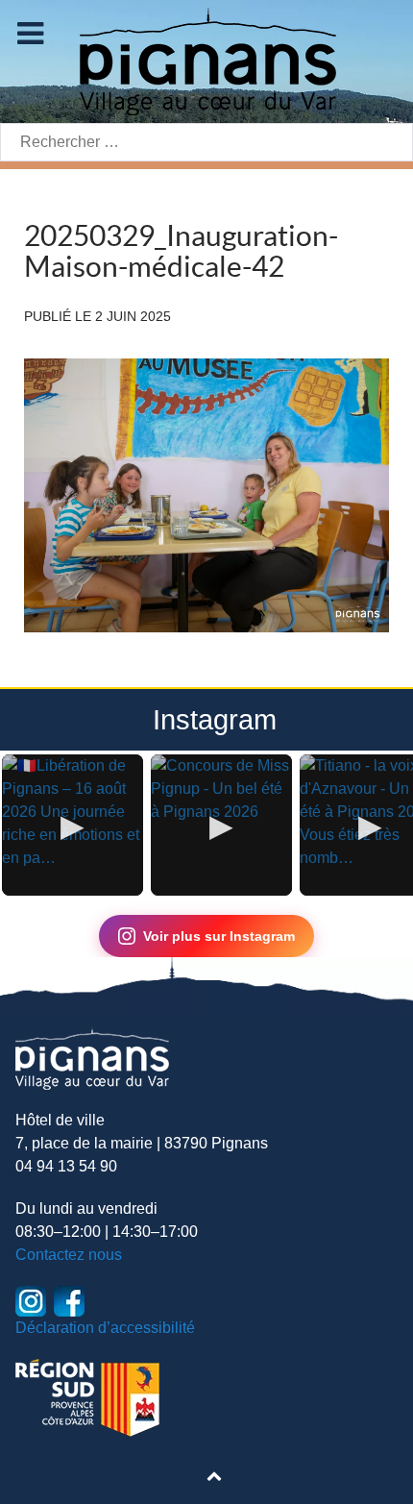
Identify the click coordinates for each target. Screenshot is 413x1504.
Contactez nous (68, 1254)
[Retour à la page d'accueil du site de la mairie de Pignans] (206, 60)
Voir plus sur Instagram (219, 936)
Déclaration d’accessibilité (105, 1327)
